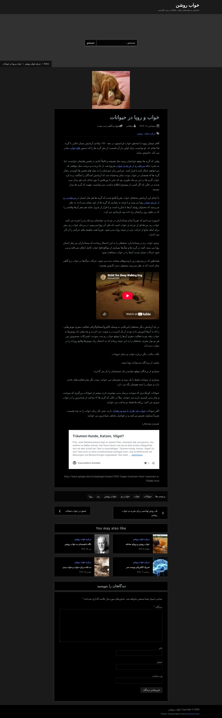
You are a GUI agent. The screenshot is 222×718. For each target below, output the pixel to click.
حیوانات (148, 496)
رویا (91, 496)
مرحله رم (140, 165)
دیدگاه (158, 606)
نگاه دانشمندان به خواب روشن (78, 544)
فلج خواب (75, 148)
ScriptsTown (193, 713)
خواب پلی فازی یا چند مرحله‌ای (129, 411)
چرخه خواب (150, 202)
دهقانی (129, 125)
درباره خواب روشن (146, 133)
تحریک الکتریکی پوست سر (138, 567)
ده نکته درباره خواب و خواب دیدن (77, 567)
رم (98, 496)
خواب (137, 496)
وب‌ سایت (157, 675)
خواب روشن (187, 5)
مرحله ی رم (69, 197)
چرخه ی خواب (124, 165)
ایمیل (159, 661)
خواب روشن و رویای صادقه (138, 544)
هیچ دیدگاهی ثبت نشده (108, 126)
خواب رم (125, 496)
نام (160, 647)
